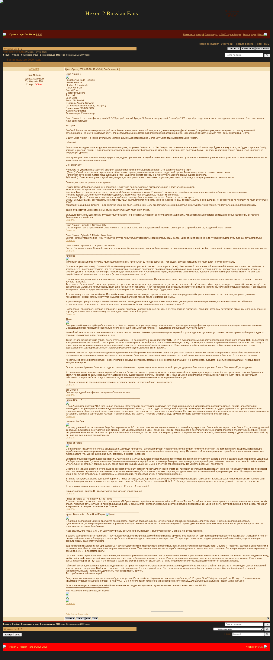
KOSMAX (34, 69)
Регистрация (249, 34)
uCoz (261, 646)
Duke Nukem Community (77, 614)
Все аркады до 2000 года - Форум (223, 34)
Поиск (259, 44)
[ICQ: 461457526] (95, 618)
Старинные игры (29, 55)
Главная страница (193, 34)
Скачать (70, 220)
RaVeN (38, 52)
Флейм (15, 55)
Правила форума (244, 44)
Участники (226, 44)
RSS (40, 34)
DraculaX (29, 52)
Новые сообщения (209, 44)
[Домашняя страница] (88, 618)
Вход (261, 34)
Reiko (44, 52)
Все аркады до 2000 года (52, 55)
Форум (6, 55)
